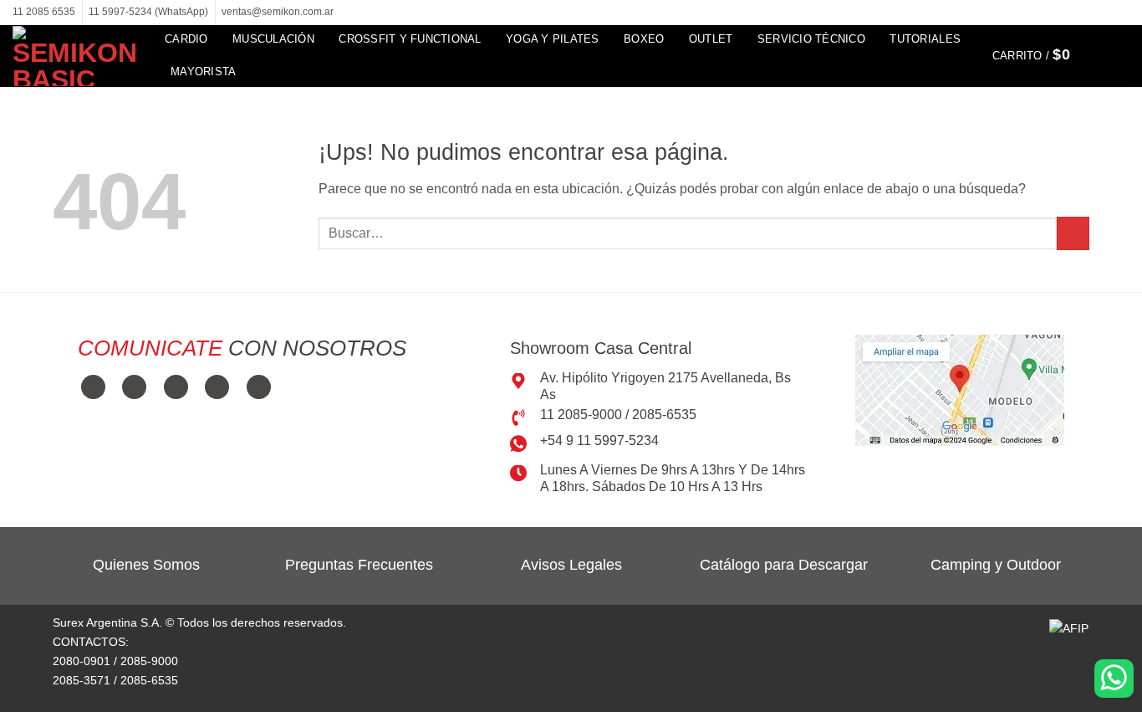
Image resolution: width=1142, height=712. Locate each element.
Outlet (711, 39)
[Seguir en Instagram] (1089, 12)
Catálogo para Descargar (784, 564)
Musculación (273, 39)
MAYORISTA (203, 71)
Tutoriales (925, 39)
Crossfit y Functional (410, 39)
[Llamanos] (1121, 12)
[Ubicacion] (959, 389)
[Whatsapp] (1114, 678)
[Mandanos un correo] (1105, 12)
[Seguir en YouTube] (259, 387)
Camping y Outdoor (995, 564)
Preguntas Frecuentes (359, 564)
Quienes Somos (146, 564)
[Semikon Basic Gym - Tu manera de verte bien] (76, 56)
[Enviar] (1073, 233)
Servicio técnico (811, 39)
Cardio (186, 39)
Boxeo (644, 39)
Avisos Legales (571, 564)
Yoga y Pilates (552, 39)
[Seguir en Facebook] (1073, 12)
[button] (1041, 55)
